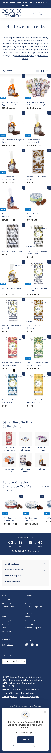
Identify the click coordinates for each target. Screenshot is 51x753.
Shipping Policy (9, 696)
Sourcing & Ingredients (34, 607)
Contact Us (6, 631)
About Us (29, 600)
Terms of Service (10, 693)
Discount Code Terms (12, 689)
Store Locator (31, 624)
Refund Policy (27, 693)
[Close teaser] (14, 370)
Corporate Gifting (9, 603)
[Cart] (40, 13)
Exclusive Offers (8, 607)
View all (45, 486)
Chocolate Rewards (33, 621)
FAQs (4, 628)
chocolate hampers (24, 55)
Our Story (29, 603)
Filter (9, 70)
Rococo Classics (8, 600)
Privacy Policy (32, 689)
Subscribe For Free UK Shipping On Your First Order (25, 4)
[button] (8, 376)
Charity (28, 610)
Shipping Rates (8, 621)
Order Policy (6, 624)
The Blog (29, 613)
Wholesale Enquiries (33, 628)
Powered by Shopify (29, 696)
